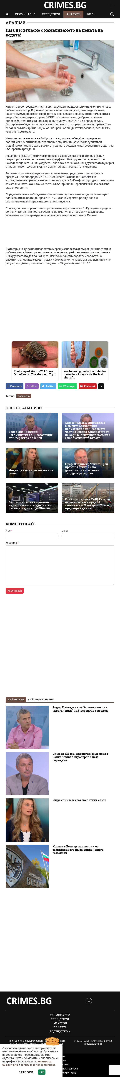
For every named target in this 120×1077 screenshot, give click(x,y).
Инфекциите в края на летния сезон (31, 472)
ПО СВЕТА (60, 1027)
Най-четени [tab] (16, 699)
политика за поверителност (37, 1064)
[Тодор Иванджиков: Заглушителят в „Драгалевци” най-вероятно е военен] (32, 428)
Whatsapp (69, 386)
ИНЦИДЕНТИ (51, 14)
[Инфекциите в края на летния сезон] (32, 463)
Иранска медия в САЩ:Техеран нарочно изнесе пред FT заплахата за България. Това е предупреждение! (88, 504)
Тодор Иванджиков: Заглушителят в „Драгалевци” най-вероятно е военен (31, 434)
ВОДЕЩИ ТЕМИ (60, 1031)
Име (9, 530)
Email (65, 530)
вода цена (24, 395)
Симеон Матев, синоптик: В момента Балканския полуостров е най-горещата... (80, 757)
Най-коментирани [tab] (41, 699)
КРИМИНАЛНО (25, 14)
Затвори (26, 1072)
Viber (34, 386)
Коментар (12, 543)
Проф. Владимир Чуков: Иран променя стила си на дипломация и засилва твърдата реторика (86, 469)
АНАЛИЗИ (73, 14)
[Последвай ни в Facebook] (110, 5)
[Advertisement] (32, 317)
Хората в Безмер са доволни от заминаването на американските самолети (77, 850)
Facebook (16, 386)
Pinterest (89, 386)
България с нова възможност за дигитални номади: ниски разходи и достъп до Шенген (30, 505)
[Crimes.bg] (29, 1001)
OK (41, 1072)
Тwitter (50, 386)
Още (90, 14)
